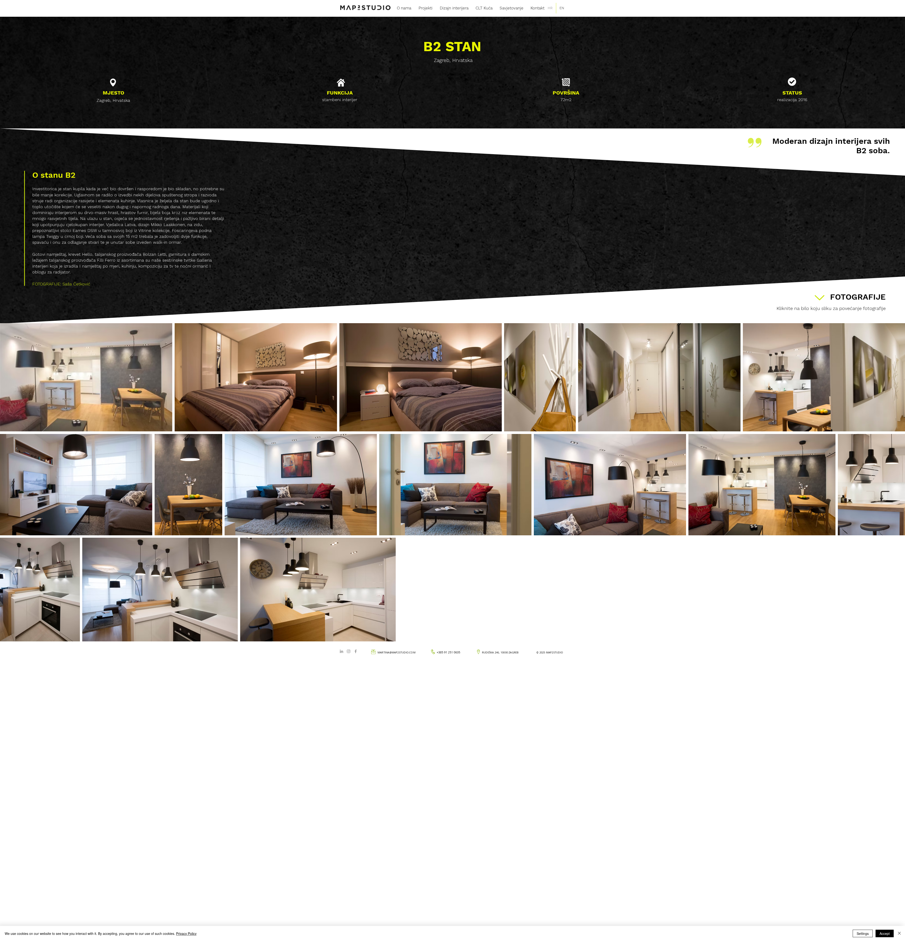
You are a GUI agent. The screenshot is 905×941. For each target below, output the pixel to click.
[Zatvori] (899, 933)
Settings (863, 933)
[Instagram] (348, 651)
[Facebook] (355, 651)
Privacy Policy (186, 933)
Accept (885, 933)
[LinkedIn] (341, 651)
